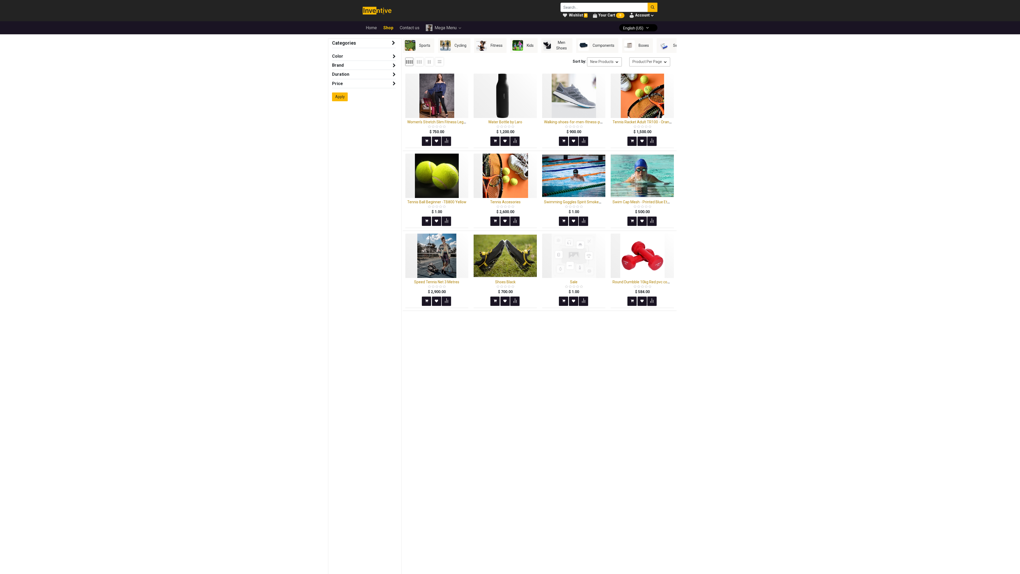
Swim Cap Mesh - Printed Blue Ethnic (643, 202)
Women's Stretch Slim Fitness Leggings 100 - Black (449, 122)
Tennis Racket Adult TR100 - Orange (643, 122)
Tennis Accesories (505, 202)
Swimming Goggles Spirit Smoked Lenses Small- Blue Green (594, 202)
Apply (340, 97)
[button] (604, 61)
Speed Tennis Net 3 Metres (436, 282)
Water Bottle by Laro (505, 122)
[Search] (652, 7)
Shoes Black (505, 282)
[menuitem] (371, 28)
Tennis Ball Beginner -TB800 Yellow (436, 202)
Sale (573, 282)
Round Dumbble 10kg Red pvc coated (644, 282)
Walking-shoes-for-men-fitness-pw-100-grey (581, 122)
